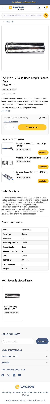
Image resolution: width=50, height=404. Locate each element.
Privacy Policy (6, 392)
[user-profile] (38, 7)
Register (13, 117)
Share (44, 117)
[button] (21, 73)
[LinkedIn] (14, 375)
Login (6, 117)
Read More (5, 111)
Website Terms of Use (41, 392)
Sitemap (26, 395)
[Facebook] (2, 375)
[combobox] (25, 15)
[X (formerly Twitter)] (8, 375)
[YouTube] (19, 375)
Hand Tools (9, 22)
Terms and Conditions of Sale (22, 392)
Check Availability (11, 122)
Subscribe (42, 341)
